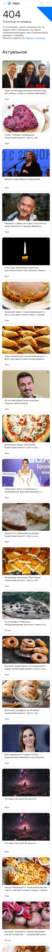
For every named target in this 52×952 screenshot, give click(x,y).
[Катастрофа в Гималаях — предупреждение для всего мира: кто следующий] (26, 612)
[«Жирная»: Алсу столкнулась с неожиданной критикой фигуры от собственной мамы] (26, 479)
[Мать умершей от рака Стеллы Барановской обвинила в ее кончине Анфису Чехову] (26, 745)
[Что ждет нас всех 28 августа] (26, 789)
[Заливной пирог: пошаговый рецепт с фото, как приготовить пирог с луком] (26, 302)
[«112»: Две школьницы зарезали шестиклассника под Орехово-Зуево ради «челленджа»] (26, 258)
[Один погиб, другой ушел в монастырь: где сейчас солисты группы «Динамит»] (26, 81)
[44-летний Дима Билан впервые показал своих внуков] (26, 391)
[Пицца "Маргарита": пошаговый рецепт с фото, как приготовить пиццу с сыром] (26, 878)
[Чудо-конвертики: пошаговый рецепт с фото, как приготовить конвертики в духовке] (26, 347)
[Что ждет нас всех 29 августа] (26, 833)
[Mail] (9, 3)
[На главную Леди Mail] (15, 3)
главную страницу (35, 38)
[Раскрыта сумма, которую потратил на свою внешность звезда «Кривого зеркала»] (26, 214)
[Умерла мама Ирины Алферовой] (26, 169)
